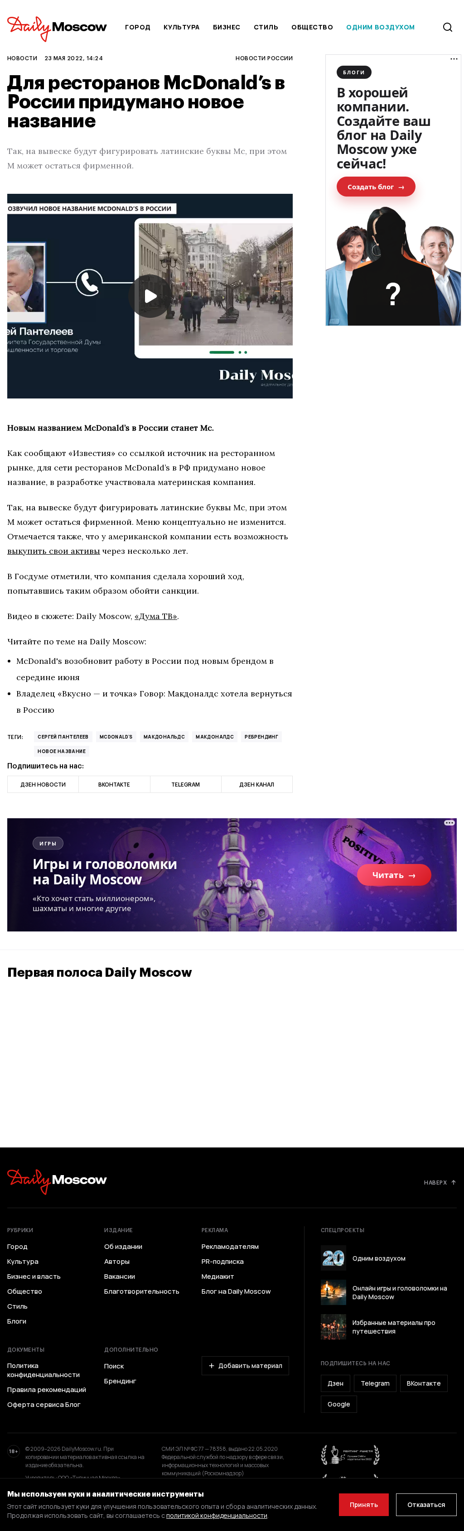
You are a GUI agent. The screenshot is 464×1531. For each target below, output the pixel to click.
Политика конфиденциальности (43, 1370)
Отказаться (426, 1504)
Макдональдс (164, 737)
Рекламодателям (230, 1246)
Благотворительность (141, 1291)
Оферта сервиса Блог (44, 1404)
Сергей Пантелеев (63, 737)
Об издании (123, 1246)
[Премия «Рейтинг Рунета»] (351, 1455)
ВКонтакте (424, 1383)
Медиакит (218, 1276)
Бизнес (227, 27)
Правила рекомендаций (46, 1389)
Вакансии (119, 1276)
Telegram (375, 1383)
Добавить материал (250, 1365)
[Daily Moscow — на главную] (57, 1182)
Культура (181, 27)
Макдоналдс (215, 737)
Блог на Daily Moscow (236, 1291)
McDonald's (116, 737)
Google (339, 1404)
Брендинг (120, 1381)
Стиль (266, 27)
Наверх (435, 1182)
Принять (364, 1504)
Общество (312, 27)
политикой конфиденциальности (216, 1515)
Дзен (335, 1383)
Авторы (117, 1261)
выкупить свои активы (53, 551)
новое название (62, 751)
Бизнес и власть (34, 1276)
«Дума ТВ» (156, 616)
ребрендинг (261, 737)
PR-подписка (223, 1261)
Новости (22, 58)
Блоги (16, 1321)
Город (138, 27)
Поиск (114, 1366)
